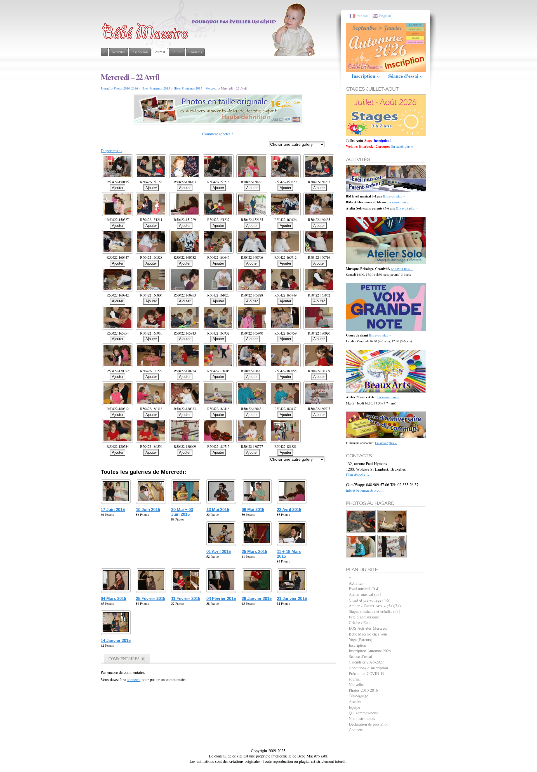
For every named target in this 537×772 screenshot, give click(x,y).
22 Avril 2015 (289, 509)
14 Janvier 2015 (116, 640)
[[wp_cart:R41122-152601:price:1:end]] (392, 531)
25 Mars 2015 (254, 551)
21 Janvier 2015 (292, 598)
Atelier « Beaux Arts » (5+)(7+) (375, 605)
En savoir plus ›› (402, 146)
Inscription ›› (366, 75)
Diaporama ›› (111, 150)
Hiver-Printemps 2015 (156, 88)
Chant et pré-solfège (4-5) (369, 600)
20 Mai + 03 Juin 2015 (182, 512)
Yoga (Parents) (360, 639)
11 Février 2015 (185, 598)
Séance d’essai (360, 656)
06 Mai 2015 (253, 509)
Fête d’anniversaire (364, 617)
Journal (105, 88)
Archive (355, 701)
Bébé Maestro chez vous (368, 634)
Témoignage (358, 695)
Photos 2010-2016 (126, 88)
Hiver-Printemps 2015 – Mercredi (195, 88)
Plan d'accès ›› (357, 474)
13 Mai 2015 (217, 509)
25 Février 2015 (150, 598)
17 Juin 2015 (113, 509)
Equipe (354, 707)
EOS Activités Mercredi (368, 628)
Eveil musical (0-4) (364, 588)
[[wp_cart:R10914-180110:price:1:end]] (361, 531)
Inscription (357, 645)
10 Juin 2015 (148, 509)
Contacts (356, 729)
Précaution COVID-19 (366, 673)
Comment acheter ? (217, 133)
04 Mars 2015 (113, 598)
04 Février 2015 (221, 598)
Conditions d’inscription (368, 667)
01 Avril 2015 (218, 551)
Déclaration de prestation (368, 724)
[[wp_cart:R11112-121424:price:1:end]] (361, 556)
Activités (356, 583)
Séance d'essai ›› (405, 75)
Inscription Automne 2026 (370, 650)
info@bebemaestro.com (364, 490)
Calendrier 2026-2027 (366, 662)
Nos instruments (362, 718)
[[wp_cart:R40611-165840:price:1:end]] (392, 556)
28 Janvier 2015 (257, 598)
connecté (133, 679)
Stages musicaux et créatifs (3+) (374, 611)
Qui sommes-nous (363, 712)
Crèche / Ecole (360, 622)
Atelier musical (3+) (365, 594)
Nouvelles (356, 684)
